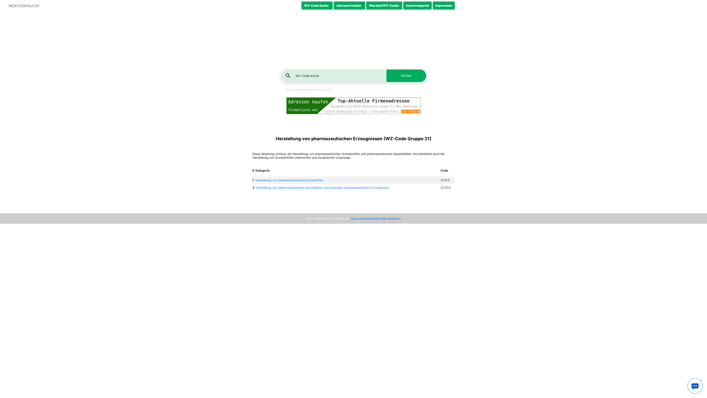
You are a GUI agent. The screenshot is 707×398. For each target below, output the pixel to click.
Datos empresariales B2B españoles (376, 218)
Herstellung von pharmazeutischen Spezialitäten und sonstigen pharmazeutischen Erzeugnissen (322, 187)
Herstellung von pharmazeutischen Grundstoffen (289, 180)
